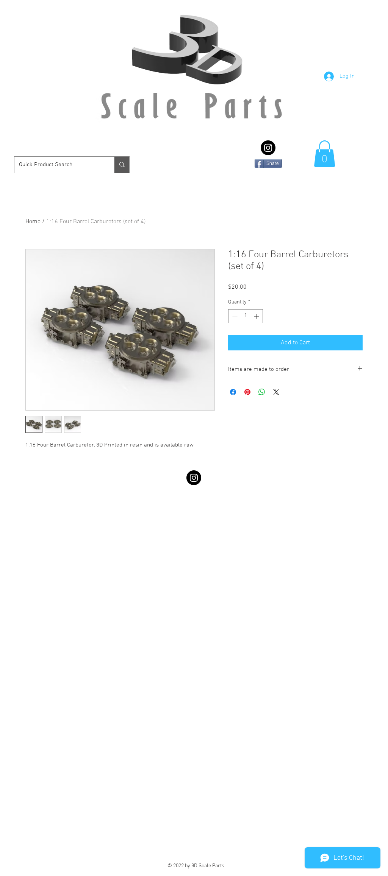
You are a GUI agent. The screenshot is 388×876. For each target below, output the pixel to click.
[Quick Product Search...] (121, 165)
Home (33, 222)
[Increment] (257, 316)
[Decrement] (234, 316)
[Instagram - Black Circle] (268, 147)
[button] (324, 153)
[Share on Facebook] (233, 392)
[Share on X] (276, 392)
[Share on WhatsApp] (261, 392)
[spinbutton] (245, 316)
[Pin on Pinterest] (247, 392)
